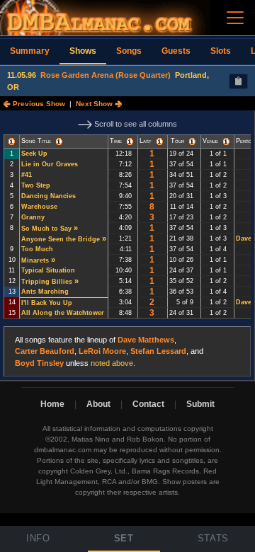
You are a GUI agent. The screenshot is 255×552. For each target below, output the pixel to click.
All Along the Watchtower (62, 312)
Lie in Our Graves (49, 164)
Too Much (37, 249)
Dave (243, 238)
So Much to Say (46, 228)
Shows (82, 51)
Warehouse (39, 206)
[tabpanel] (127, 245)
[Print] (238, 81)
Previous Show (38, 104)
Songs (129, 51)
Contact (148, 404)
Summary (30, 51)
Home (52, 404)
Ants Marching (45, 291)
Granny (33, 217)
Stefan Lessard (158, 351)
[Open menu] (235, 18)
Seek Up (34, 153)
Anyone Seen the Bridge (60, 239)
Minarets (35, 260)
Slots (220, 51)
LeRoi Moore (102, 351)
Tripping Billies (46, 281)
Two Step (35, 185)
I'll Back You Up (46, 302)
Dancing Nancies (48, 196)
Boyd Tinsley (39, 363)
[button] (12, 141)
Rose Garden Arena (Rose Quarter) (105, 75)
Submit (200, 404)
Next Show (95, 104)
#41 (26, 174)
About (98, 404)
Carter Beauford (44, 351)
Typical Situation (48, 270)
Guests (176, 51)
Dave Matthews (146, 339)
